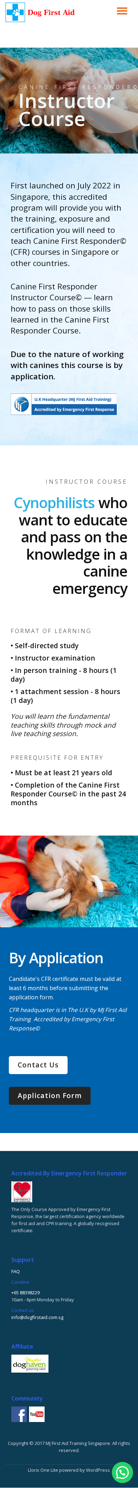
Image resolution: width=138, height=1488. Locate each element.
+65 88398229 (25, 1292)
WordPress (98, 1470)
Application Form (50, 1095)
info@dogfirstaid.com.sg (37, 1317)
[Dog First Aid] (41, 12)
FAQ (15, 1271)
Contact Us (38, 1065)
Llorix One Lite (43, 1470)
